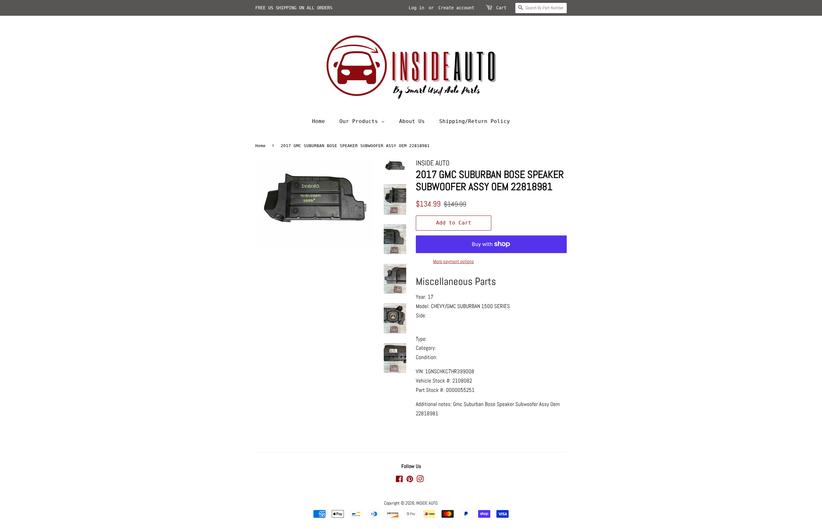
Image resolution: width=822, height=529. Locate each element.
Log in (416, 7)
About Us (412, 121)
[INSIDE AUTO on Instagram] (420, 480)
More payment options (453, 261)
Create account (456, 7)
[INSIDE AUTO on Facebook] (399, 480)
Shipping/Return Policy (474, 121)
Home (318, 121)
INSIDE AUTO (426, 503)
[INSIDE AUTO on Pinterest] (409, 480)
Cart (501, 7)
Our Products (360, 121)
